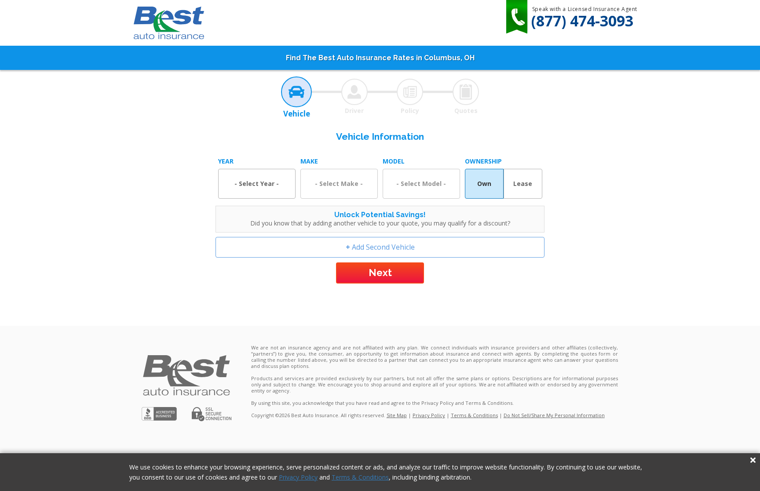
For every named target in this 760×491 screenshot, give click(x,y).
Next (380, 272)
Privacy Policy (298, 477)
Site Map (397, 415)
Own (484, 183)
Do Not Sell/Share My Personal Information (554, 415)
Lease (522, 183)
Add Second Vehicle (380, 247)
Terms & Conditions (360, 477)
